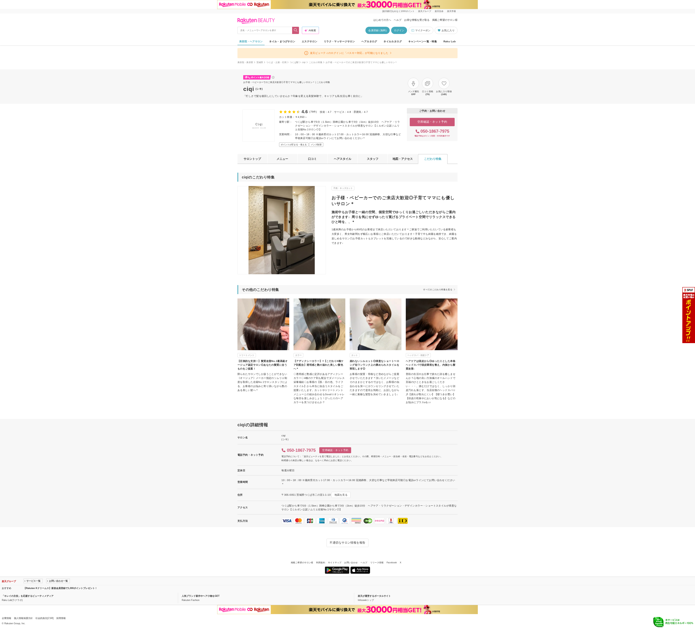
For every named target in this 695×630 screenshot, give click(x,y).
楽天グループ (424, 11)
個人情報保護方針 (23, 618)
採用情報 (61, 618)
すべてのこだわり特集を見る (437, 290)
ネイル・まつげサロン (282, 41)
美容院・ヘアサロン (251, 41)
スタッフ (372, 158)
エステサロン (309, 41)
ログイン (399, 30)
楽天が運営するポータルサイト (374, 596)
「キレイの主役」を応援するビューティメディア (28, 596)
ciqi (304, 62)
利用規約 (320, 562)
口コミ (312, 158)
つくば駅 (294, 62)
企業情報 (6, 618)
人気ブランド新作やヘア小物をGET (201, 596)
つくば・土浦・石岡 (276, 62)
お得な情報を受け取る (416, 19)
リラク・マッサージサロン (339, 41)
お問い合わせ (351, 562)
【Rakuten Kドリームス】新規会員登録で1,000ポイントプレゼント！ (60, 588)
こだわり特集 (315, 62)
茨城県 (259, 62)
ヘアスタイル (342, 158)
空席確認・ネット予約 (432, 121)
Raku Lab (449, 41)
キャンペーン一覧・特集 (422, 41)
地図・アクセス (403, 158)
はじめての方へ (382, 19)
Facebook (392, 562)
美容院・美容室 (245, 62)
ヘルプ (397, 19)
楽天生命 (439, 11)
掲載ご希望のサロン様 (445, 19)
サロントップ (252, 158)
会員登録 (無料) (377, 30)
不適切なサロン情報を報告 (347, 542)
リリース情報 (377, 562)
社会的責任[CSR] (44, 618)
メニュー (282, 158)
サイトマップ (334, 562)
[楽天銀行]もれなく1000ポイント (398, 11)
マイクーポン (422, 30)
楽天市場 (451, 11)
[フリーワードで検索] (295, 30)
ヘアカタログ (369, 41)
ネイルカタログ (393, 41)
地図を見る (341, 494)
